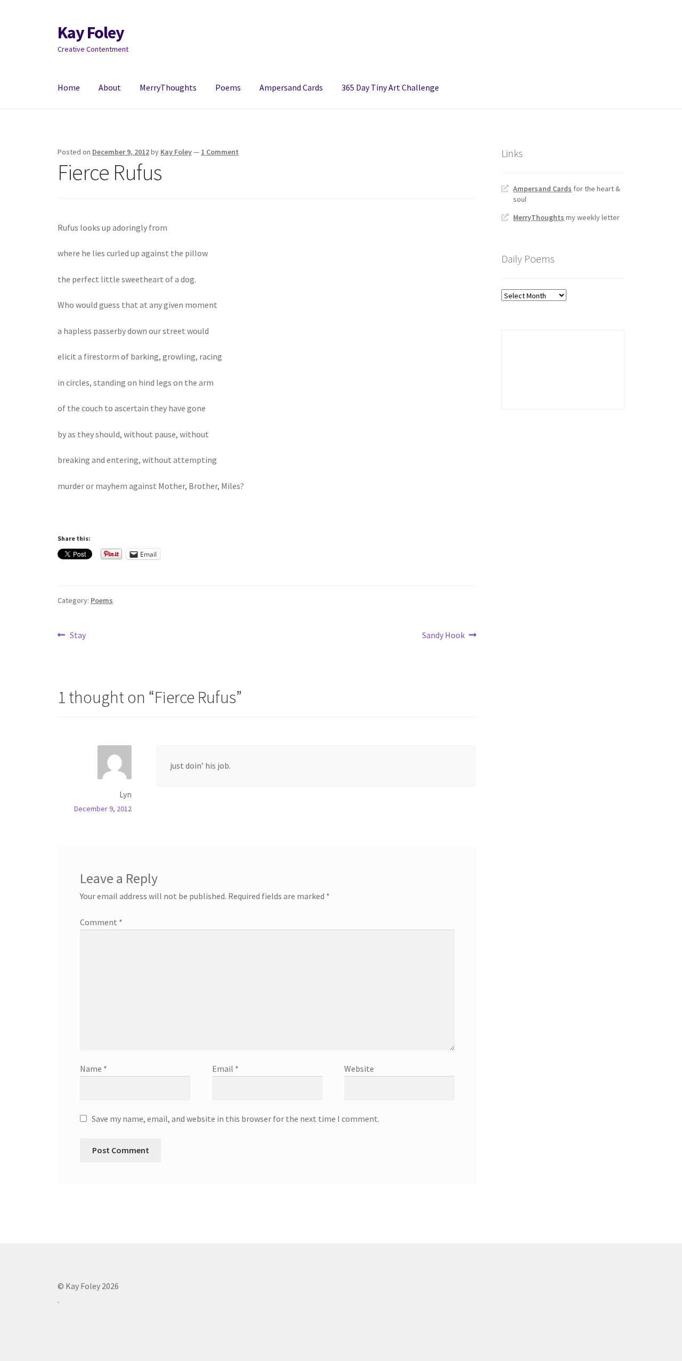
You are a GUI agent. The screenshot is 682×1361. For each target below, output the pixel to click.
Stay (77, 635)
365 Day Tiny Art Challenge (390, 87)
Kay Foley (91, 32)
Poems (228, 87)
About (110, 87)
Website (359, 1068)
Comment (101, 922)
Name (93, 1068)
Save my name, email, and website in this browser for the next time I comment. (235, 1118)
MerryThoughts (168, 87)
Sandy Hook (443, 635)
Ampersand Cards (291, 87)
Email (225, 1068)
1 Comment (220, 152)
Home (69, 87)
